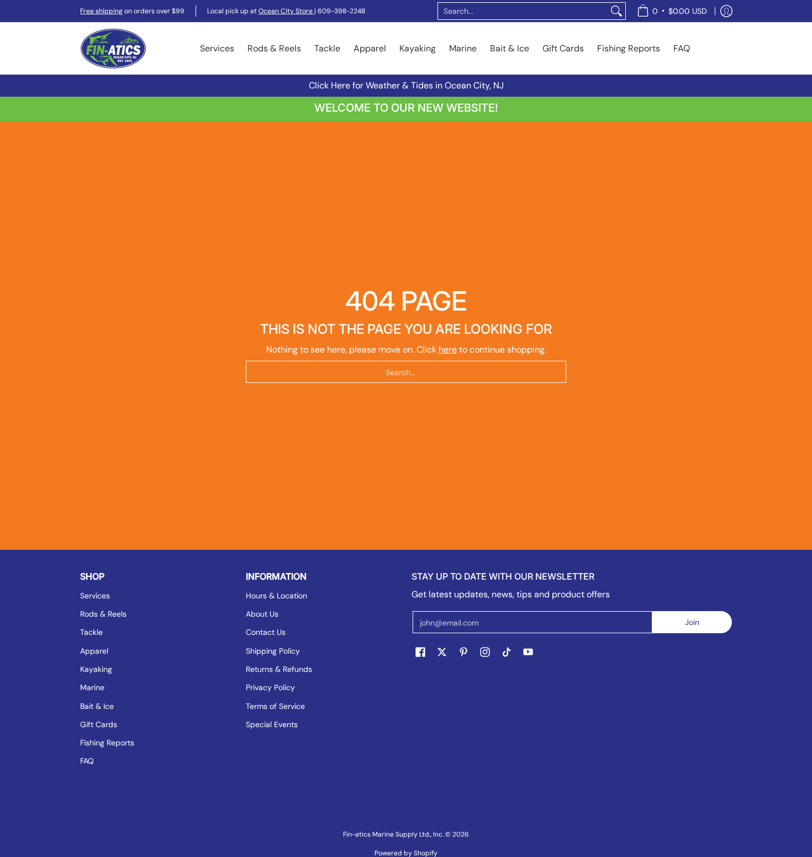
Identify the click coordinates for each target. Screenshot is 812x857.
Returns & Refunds (279, 669)
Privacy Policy (270, 687)
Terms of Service (275, 706)
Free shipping (101, 11)
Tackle (91, 632)
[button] (420, 652)
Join (692, 622)
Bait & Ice (97, 706)
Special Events (272, 724)
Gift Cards (98, 724)
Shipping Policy (273, 651)
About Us (262, 614)
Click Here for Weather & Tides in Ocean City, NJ (406, 85)
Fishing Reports (107, 743)
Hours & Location (276, 596)
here (448, 349)
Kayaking (96, 669)
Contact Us (266, 632)
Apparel (94, 651)
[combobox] (523, 11)
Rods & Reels (103, 614)
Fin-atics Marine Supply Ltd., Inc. (393, 834)
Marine (92, 687)
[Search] (616, 11)
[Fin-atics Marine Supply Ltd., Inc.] (113, 49)
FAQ (87, 761)
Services (95, 596)
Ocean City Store (286, 11)
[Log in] (726, 11)
